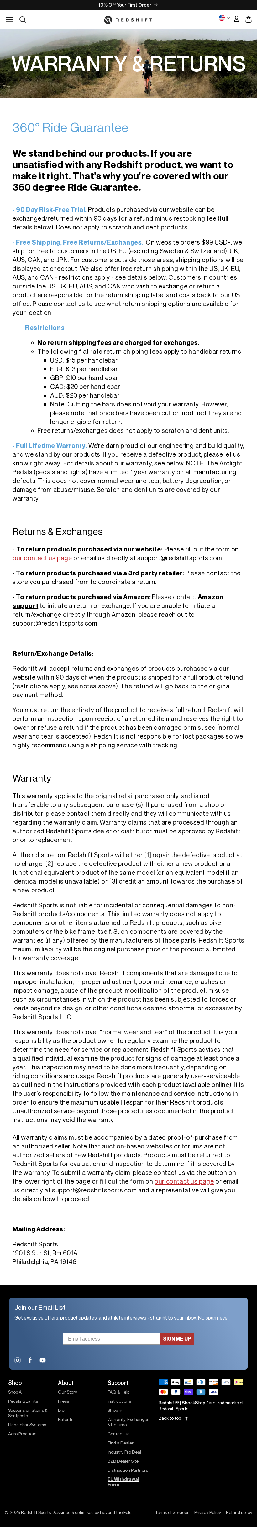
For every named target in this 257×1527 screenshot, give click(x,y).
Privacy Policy (207, 1512)
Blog (62, 1410)
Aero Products (22, 1433)
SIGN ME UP (177, 1339)
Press (63, 1401)
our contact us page (42, 558)
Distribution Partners (128, 1470)
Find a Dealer (121, 1442)
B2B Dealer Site (123, 1461)
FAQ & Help (118, 1392)
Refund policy (239, 1512)
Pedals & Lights (23, 1401)
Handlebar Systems (27, 1424)
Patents (65, 1419)
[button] (22, 19)
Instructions (119, 1401)
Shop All (16, 1392)
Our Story (67, 1392)
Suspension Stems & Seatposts (27, 1412)
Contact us (118, 1433)
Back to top (170, 1418)
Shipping (116, 1410)
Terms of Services (172, 1512)
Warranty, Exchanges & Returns (128, 1422)
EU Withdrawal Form (123, 1481)
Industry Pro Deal (124, 1451)
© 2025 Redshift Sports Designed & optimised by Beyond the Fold (68, 1512)
